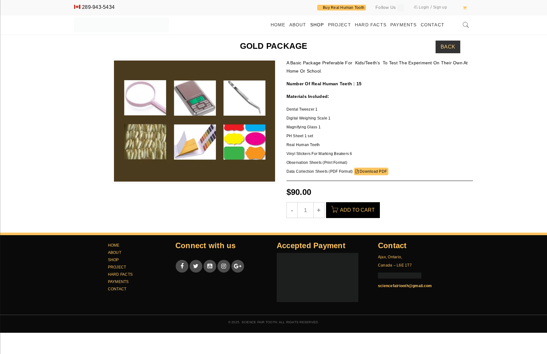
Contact (117, 289)
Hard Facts (120, 274)
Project (117, 267)
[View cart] (465, 7)
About (114, 252)
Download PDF (373, 171)
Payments (118, 282)
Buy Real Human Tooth (343, 7)
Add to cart (357, 210)
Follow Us (386, 7)
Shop (113, 260)
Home (114, 245)
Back (448, 46)
